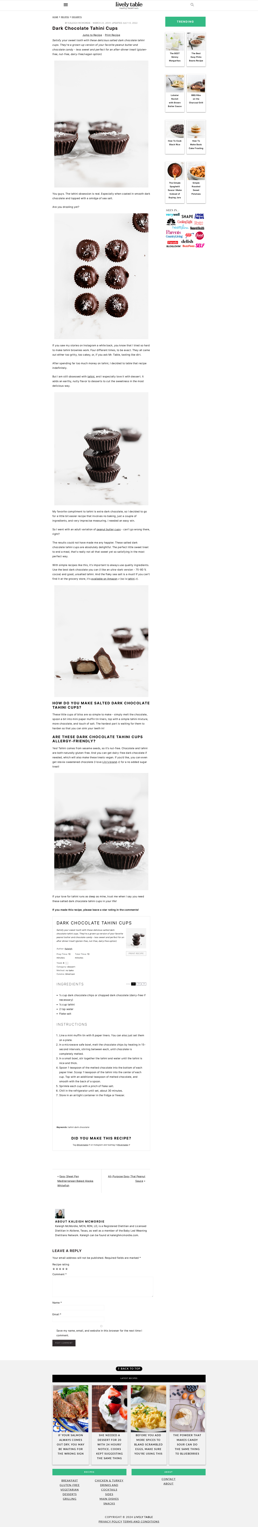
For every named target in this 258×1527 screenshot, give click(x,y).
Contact (169, 1479)
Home (55, 17)
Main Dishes (109, 1499)
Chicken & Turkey (109, 1480)
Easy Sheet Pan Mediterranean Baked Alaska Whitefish (75, 1181)
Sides (109, 1494)
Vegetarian (69, 1490)
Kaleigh (68, 948)
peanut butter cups (109, 529)
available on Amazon (104, 578)
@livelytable (82, 1145)
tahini (90, 376)
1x (133, 984)
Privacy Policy (110, 1522)
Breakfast (69, 1480)
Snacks (109, 1504)
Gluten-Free (70, 1485)
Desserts (77, 17)
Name (57, 1302)
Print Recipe (112, 35)
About (169, 1484)
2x (139, 984)
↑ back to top (129, 1369)
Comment (59, 1274)
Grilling (69, 1499)
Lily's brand (109, 762)
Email (56, 1314)
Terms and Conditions (141, 1522)
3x (144, 984)
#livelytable (122, 1145)
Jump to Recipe (92, 35)
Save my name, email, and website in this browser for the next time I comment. (99, 1333)
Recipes (65, 17)
